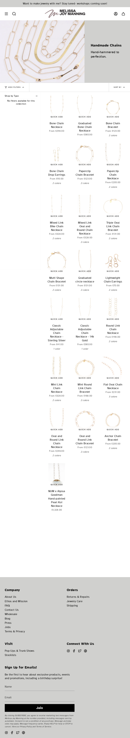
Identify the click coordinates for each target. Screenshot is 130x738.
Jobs (8, 627)
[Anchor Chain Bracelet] (113, 420)
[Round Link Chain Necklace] (113, 310)
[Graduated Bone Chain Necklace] (84, 107)
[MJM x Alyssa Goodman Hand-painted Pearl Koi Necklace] (56, 475)
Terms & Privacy (15, 631)
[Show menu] (6, 13)
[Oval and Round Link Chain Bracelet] (84, 420)
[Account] (116, 13)
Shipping (72, 605)
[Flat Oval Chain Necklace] (113, 369)
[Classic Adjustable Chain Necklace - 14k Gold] (84, 310)
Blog (7, 618)
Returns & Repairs (78, 596)
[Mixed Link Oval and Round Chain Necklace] (84, 207)
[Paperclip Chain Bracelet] (84, 155)
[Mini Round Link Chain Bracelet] (84, 369)
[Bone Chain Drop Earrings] (56, 155)
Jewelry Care (74, 601)
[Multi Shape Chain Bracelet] (56, 262)
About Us (10, 596)
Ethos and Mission (16, 601)
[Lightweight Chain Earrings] (113, 262)
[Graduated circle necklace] (84, 262)
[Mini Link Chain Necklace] (56, 369)
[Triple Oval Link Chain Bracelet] (113, 207)
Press (8, 622)
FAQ (7, 605)
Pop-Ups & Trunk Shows (19, 650)
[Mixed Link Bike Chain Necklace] (56, 207)
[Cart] (123, 13)
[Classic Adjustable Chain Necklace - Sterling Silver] (56, 310)
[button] (14, 13)
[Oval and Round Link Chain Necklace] (56, 420)
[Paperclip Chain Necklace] (113, 155)
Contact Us (12, 609)
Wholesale (11, 614)
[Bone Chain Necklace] (56, 107)
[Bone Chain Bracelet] (113, 107)
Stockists (10, 655)
